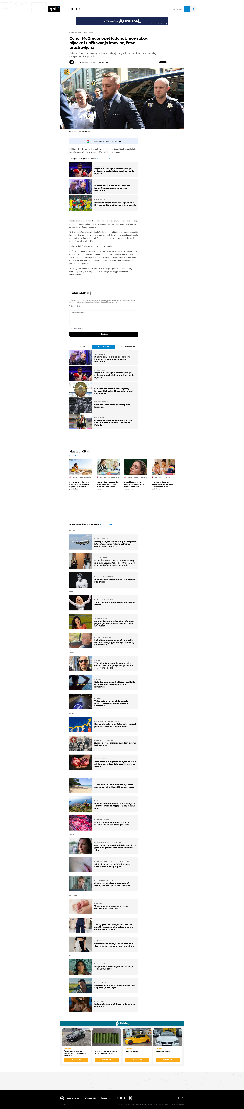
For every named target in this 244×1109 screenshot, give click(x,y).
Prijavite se (104, 334)
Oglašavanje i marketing (139, 1104)
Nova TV (62, 1098)
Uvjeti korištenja (152, 1104)
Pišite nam (120, 1104)
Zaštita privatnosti (164, 1104)
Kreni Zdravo (130, 1098)
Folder (120, 1098)
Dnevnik (73, 1098)
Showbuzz (106, 1098)
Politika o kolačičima (177, 1104)
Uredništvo (127, 1104)
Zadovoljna (90, 1098)
